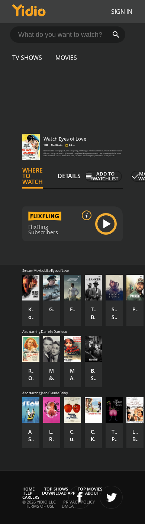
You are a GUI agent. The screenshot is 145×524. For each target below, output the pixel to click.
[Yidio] (29, 11)
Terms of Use (40, 506)
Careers (30, 497)
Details (69, 176)
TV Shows (27, 58)
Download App (58, 493)
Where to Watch (32, 176)
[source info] (85, 215)
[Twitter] (111, 497)
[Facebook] (79, 497)
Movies (66, 58)
